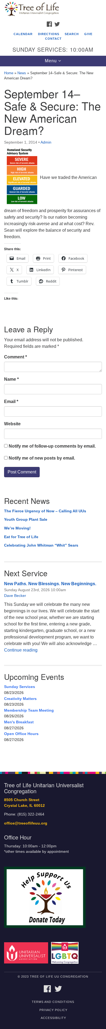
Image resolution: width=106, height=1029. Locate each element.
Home (8, 73)
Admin (45, 142)
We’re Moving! (17, 528)
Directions (48, 34)
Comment (15, 357)
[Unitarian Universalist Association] (27, 953)
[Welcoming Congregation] (65, 953)
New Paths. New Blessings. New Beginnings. (50, 583)
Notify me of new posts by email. (42, 458)
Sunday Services (19, 686)
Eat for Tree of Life (21, 537)
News (21, 73)
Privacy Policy (53, 1010)
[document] (53, 416)
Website (12, 423)
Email (11, 401)
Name (11, 379)
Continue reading (21, 650)
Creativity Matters (20, 698)
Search (72, 34)
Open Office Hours (21, 734)
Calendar (23, 34)
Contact (53, 38)
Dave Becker (15, 595)
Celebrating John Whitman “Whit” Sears (41, 545)
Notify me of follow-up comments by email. (52, 446)
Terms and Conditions (53, 1001)
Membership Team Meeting (29, 710)
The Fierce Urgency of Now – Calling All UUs (45, 511)
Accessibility (53, 1017)
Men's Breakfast (19, 722)
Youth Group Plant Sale (25, 519)
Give (88, 34)
